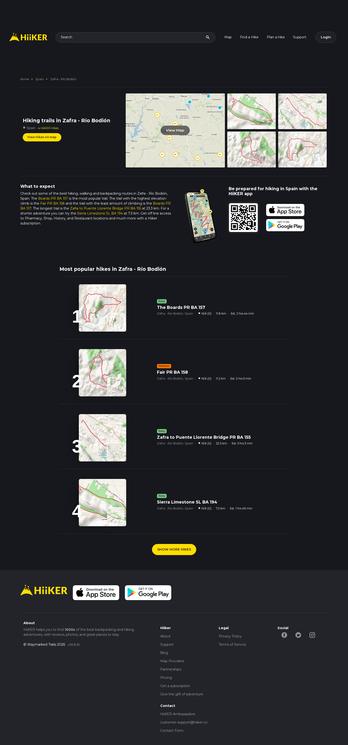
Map (228, 37)
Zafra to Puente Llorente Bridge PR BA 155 (105, 208)
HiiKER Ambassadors (177, 714)
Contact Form (171, 730)
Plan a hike (276, 37)
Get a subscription (175, 686)
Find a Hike (249, 37)
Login (326, 37)
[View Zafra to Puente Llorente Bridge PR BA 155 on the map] (115, 451)
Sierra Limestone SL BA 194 (100, 213)
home (24, 79)
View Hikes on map (42, 137)
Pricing (166, 677)
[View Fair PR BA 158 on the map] (115, 385)
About (165, 636)
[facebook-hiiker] (284, 634)
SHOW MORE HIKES (174, 549)
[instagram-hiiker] (312, 634)
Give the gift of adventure (181, 694)
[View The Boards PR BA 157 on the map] (115, 321)
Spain (39, 79)
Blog (164, 653)
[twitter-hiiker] (298, 634)
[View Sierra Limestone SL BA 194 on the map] (115, 515)
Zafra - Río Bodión (63, 79)
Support (299, 37)
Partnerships (170, 669)
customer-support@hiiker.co (183, 722)
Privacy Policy (230, 636)
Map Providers (172, 661)
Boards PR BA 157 (53, 198)
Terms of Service (232, 644)
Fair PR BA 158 (52, 203)
